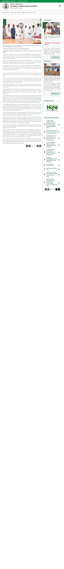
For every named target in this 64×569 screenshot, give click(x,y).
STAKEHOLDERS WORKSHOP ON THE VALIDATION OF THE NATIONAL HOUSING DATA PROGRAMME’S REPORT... (51, 124)
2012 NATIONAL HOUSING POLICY (50, 165)
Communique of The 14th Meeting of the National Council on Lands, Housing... (51, 138)
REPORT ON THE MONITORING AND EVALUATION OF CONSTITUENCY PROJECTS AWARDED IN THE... (51, 182)
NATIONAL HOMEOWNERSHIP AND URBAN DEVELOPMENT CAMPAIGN (51, 159)
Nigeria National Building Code (51, 169)
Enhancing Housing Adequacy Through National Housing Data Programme (51, 144)
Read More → (55, 57)
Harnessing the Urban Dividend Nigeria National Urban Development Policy (52, 174)
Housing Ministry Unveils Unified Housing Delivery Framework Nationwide (51, 132)
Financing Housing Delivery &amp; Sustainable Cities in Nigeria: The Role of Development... (50, 152)
